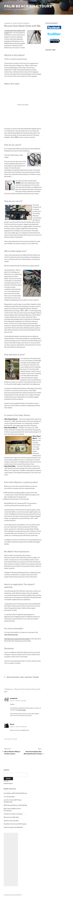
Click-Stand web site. (11, 634)
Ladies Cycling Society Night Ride (13, 827)
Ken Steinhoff (24, 23)
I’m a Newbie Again (9, 796)
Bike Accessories (13, 677)
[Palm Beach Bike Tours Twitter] (54, 35)
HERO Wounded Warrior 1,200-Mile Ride (15, 805)
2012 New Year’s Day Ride (11, 820)
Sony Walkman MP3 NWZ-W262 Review (15, 793)
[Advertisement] (11, 859)
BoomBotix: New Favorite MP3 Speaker (15, 824)
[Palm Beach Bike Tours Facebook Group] (54, 28)
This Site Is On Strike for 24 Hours (13, 814)
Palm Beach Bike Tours (28, 6)
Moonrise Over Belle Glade (11, 817)
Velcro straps (22, 710)
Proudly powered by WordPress (13, 895)
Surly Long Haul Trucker (29, 677)
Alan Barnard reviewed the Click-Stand (17, 639)
